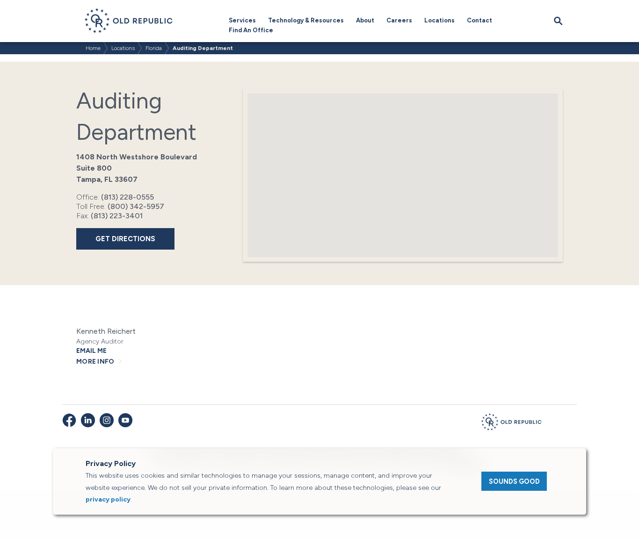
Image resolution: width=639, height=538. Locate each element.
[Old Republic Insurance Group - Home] (511, 423)
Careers (399, 20)
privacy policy (108, 499)
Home (93, 48)
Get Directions (125, 239)
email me (91, 351)
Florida (153, 48)
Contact (479, 20)
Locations (439, 20)
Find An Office (251, 30)
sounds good (514, 481)
